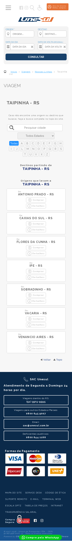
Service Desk (33, 493)
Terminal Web (51, 499)
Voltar (47, 359)
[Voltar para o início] (36, 18)
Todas (14, 143)
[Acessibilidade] (40, 8)
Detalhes (38, 206)
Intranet (57, 505)
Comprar (38, 200)
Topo (59, 359)
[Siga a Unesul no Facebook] (21, 9)
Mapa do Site (13, 493)
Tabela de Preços (36, 505)
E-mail (34, 499)
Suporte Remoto (16, 499)
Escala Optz (13, 505)
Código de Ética (55, 493)
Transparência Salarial (21, 512)
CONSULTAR (36, 56)
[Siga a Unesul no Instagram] (26, 9)
